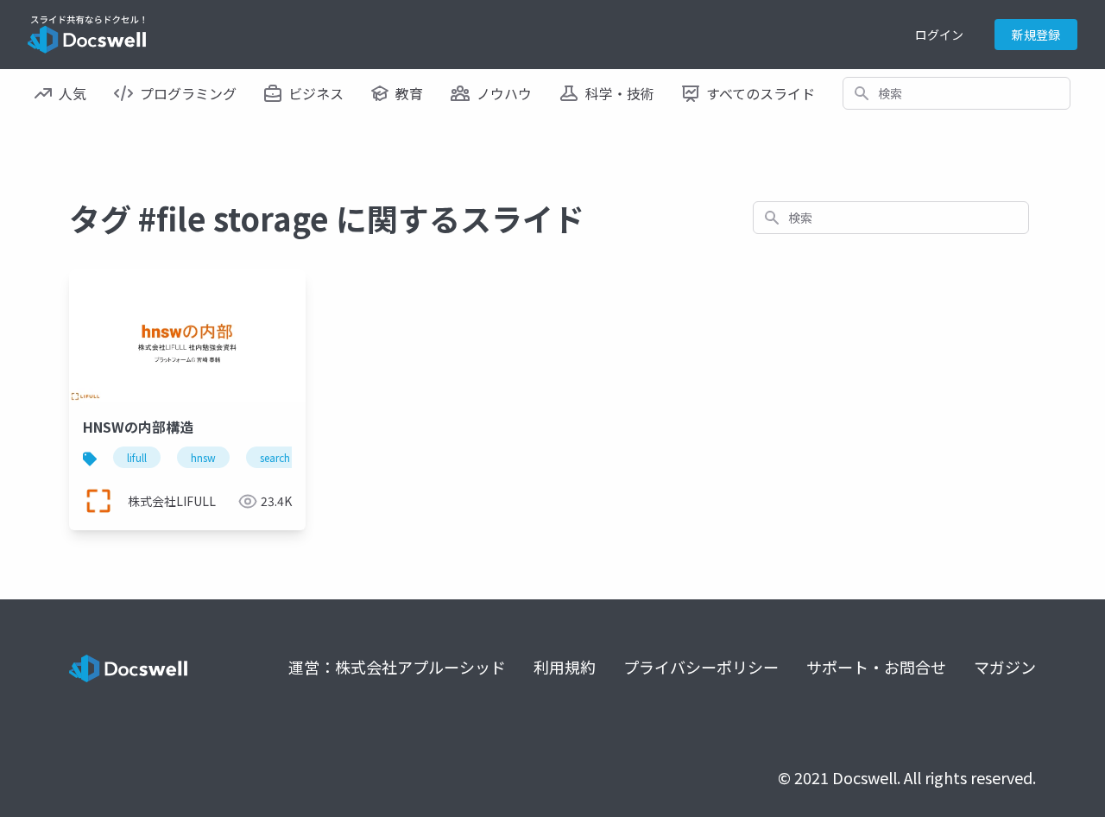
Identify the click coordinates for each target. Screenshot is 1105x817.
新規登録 (1036, 34)
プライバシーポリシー (701, 667)
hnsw (203, 457)
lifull (137, 457)
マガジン (1005, 667)
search (275, 457)
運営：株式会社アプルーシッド (397, 667)
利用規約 (565, 667)
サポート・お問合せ (876, 667)
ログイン (939, 34)
